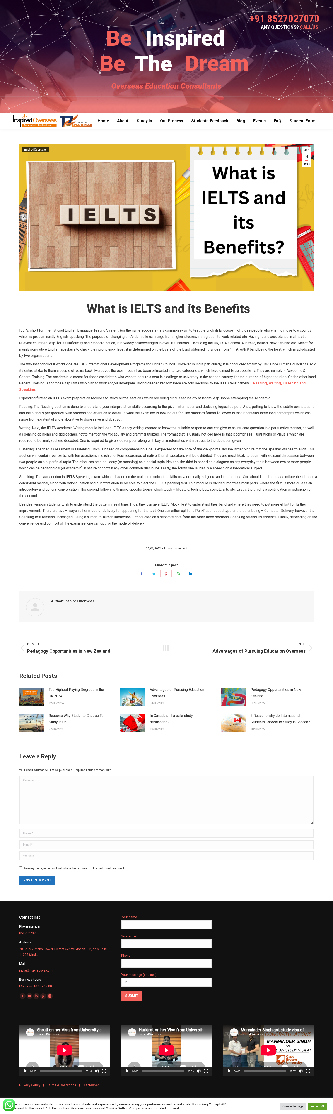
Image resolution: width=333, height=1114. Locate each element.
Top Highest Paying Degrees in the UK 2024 (76, 693)
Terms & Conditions (61, 1085)
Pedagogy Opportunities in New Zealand (276, 693)
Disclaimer (91, 1085)
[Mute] (96, 1071)
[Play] (25, 1071)
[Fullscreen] (104, 1071)
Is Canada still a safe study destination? (171, 719)
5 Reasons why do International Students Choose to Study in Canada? (280, 719)
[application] (64, 1050)
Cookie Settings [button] (292, 1106)
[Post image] (31, 697)
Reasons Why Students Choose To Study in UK (76, 719)
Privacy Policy (29, 1085)
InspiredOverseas (35, 149)
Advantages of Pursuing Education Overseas (177, 693)
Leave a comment (175, 548)
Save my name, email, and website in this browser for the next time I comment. (74, 868)
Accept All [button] (318, 1106)
